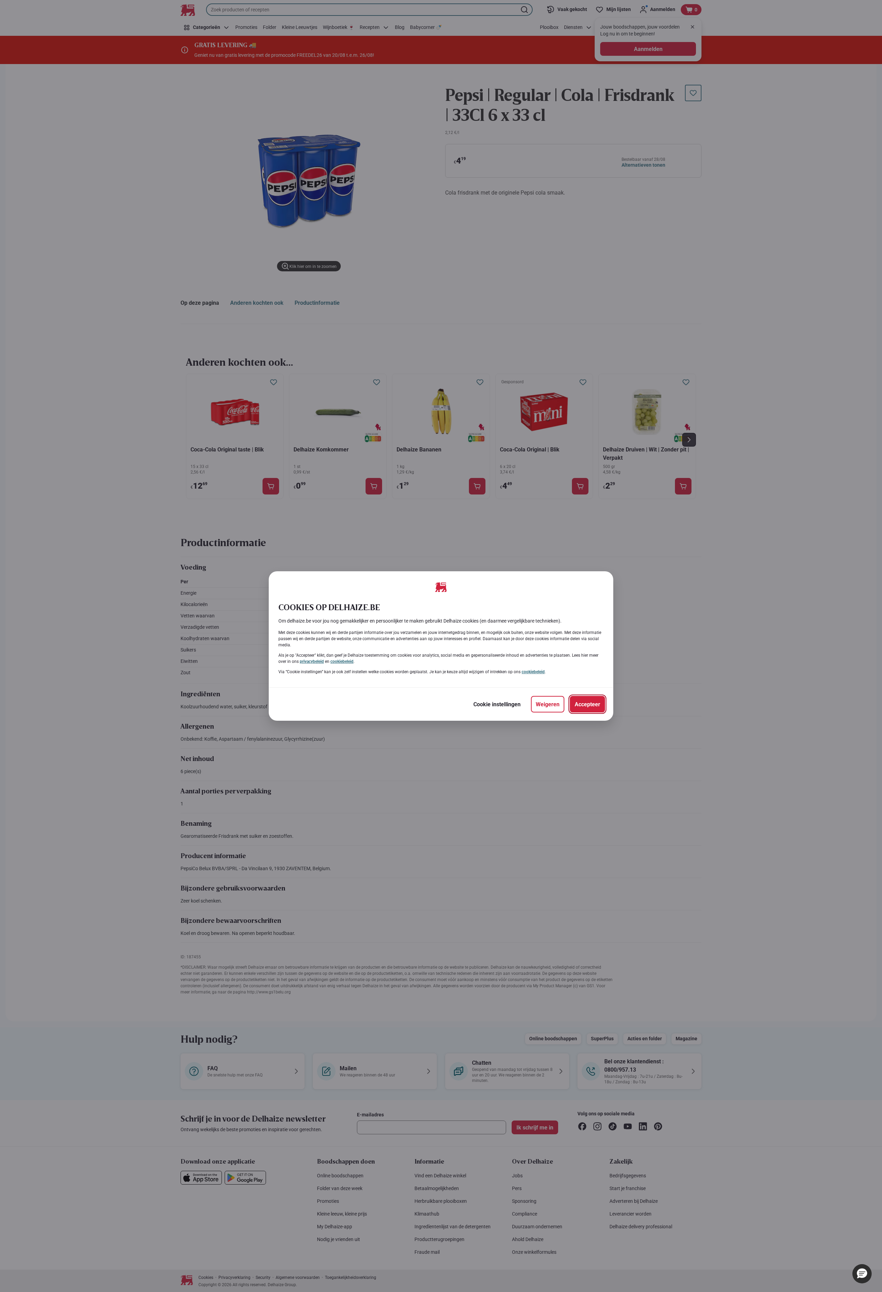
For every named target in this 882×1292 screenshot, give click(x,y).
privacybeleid (312, 661)
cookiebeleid (341, 661)
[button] (862, 1273)
